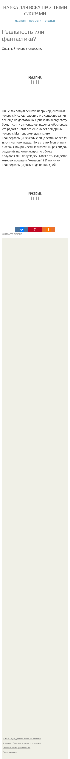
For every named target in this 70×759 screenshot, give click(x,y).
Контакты (7, 743)
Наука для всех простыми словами (35, 10)
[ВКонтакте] (21, 229)
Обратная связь (10, 752)
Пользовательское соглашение (27, 743)
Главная (20, 20)
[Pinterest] (35, 229)
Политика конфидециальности (16, 747)
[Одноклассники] (48, 229)
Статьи (50, 20)
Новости (35, 20)
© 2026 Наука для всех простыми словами (22, 738)
